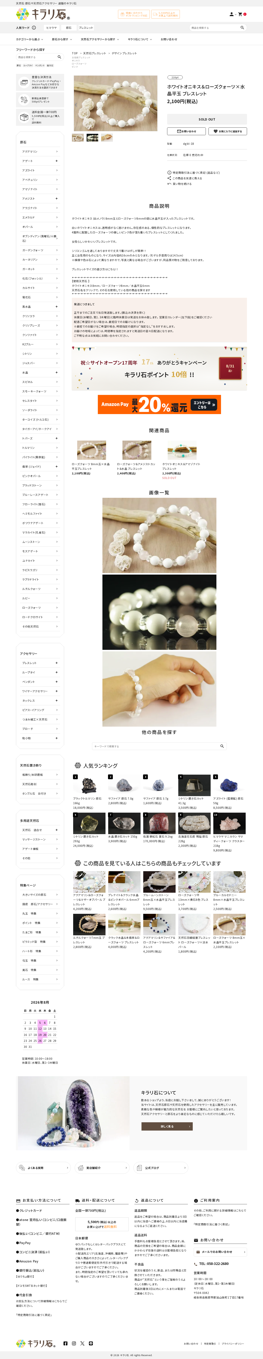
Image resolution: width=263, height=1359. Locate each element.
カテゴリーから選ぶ (28, 39)
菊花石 (26, 297)
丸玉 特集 (29, 913)
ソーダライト (29, 410)
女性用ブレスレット (81, 57)
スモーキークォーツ (34, 391)
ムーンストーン (31, 542)
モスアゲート (30, 551)
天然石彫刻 (29, 784)
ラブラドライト (30, 579)
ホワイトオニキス (82, 286)
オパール (27, 227)
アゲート (27, 161)
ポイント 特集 (31, 923)
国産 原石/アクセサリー (37, 904)
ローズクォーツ (79, 63)
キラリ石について (138, 39)
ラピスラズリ (29, 570)
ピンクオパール (31, 476)
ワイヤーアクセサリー (35, 691)
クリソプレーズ (31, 325)
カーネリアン (30, 259)
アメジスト (28, 198)
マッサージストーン (33, 839)
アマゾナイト (30, 189)
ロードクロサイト (32, 617)
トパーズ (27, 438)
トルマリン (28, 448)
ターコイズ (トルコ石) (35, 419)
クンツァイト (29, 335)
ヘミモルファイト (32, 513)
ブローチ (27, 729)
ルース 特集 (30, 979)
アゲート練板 (30, 849)
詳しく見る (167, 1126)
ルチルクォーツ (31, 589)
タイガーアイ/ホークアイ (37, 429)
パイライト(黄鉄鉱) (33, 457)
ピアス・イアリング (33, 710)
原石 (69, 28)
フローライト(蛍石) (33, 504)
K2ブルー (28, 344)
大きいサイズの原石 (34, 895)
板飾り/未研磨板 (32, 775)
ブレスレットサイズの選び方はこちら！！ (95, 269)
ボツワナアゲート (33, 523)
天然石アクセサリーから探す (98, 39)
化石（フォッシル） (32, 278)
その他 (26, 858)
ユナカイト (28, 560)
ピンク (75, 66)
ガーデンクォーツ (32, 250)
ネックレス (28, 700)
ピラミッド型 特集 (34, 942)
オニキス (76, 60)
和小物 (26, 738)
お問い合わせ (169, 39)
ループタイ (28, 65)
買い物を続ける (182, 184)
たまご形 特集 (31, 932)
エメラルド (28, 217)
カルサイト (28, 288)
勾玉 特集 (29, 960)
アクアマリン (29, 151)
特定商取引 (210, 1343)
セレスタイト (29, 401)
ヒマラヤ (51, 28)
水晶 (134, 286)
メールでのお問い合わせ (214, 1252)
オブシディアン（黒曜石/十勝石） (39, 238)
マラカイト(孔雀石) (33, 532)
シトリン (27, 354)
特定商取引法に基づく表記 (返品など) (196, 173)
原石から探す (60, 39)
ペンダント (40, 65)
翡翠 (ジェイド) (31, 466)
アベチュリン (30, 180)
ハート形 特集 (31, 951)
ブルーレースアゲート (35, 495)
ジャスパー (28, 363)
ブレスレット (86, 28)
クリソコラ (28, 316)
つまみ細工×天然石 (34, 719)
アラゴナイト (29, 208)
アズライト (28, 170)
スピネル (27, 382)
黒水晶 (26, 307)
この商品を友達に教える (187, 178)
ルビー (26, 598)
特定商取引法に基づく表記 (34, 1315)
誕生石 (50, 65)
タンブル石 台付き (34, 793)
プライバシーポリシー (233, 1343)
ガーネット (28, 269)
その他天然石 (30, 626)
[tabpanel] (115, 103)
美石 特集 (29, 970)
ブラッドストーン (32, 485)
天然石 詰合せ (32, 830)
